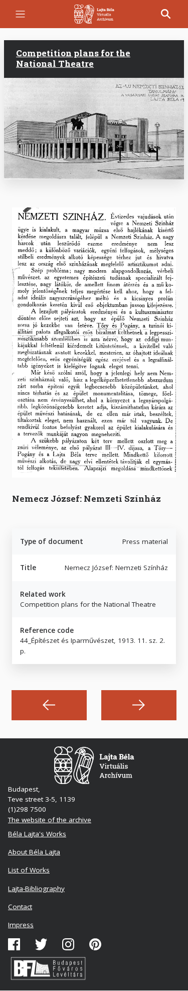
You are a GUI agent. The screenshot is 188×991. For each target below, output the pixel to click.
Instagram (68, 944)
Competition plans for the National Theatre (73, 58)
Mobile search (166, 14)
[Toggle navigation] (20, 14)
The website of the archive (49, 819)
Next (138, 705)
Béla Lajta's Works (37, 833)
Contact (20, 906)
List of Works (29, 869)
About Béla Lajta (34, 851)
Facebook (14, 944)
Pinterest (95, 944)
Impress (21, 924)
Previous (49, 705)
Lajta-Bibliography (36, 888)
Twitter (41, 944)
